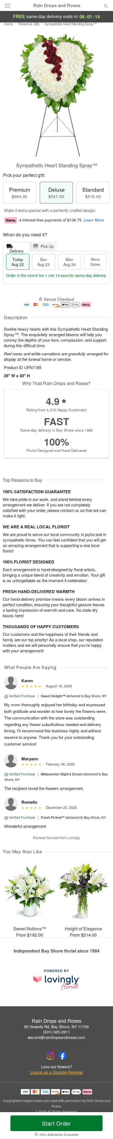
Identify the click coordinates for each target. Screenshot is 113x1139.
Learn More (94, 220)
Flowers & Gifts (28, 23)
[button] (101, 1127)
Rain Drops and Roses (56, 5)
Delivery (17, 249)
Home (8, 23)
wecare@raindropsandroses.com (56, 1037)
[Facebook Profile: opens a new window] (62, 1055)
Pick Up (47, 246)
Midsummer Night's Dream (62, 774)
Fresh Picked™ (53, 817)
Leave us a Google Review (56, 1072)
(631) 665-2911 (56, 1032)
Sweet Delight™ (53, 695)
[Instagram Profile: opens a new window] (50, 1055)
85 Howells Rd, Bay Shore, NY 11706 (56, 1026)
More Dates (95, 262)
